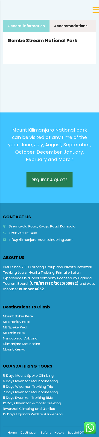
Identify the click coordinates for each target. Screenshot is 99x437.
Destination (28, 432)
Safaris (46, 432)
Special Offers (78, 432)
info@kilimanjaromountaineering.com (41, 239)
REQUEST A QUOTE (49, 180)
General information (26, 25)
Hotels (59, 432)
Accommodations (70, 25)
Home (12, 432)
